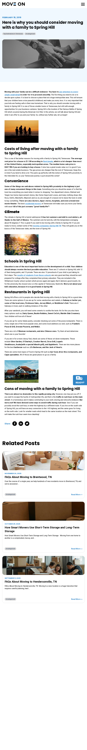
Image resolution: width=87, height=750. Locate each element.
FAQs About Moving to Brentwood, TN (28, 477)
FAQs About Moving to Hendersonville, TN (31, 581)
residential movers (33, 204)
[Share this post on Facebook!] (14, 424)
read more (76, 495)
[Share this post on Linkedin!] (21, 424)
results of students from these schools (34, 275)
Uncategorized (30, 34)
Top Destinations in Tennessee (13, 34)
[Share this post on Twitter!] (27, 424)
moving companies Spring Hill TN (47, 226)
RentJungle (48, 161)
